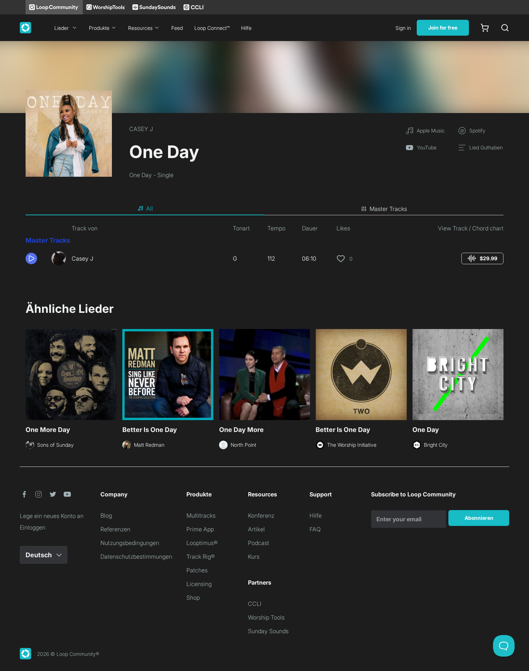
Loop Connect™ (212, 28)
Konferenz (261, 515)
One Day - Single (151, 175)
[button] (36, 258)
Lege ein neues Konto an (51, 515)
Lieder (61, 28)
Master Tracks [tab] (388, 208)
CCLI (254, 603)
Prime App (200, 529)
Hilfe (246, 28)
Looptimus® (202, 542)
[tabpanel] (264, 247)
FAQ (315, 529)
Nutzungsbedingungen (129, 542)
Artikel (256, 529)
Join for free (442, 27)
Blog (106, 515)
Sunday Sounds (268, 631)
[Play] (31, 258)
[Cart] (484, 27)
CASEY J (141, 128)
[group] (482, 258)
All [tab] (149, 208)
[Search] (505, 27)
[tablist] (264, 208)
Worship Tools (266, 617)
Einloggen (32, 527)
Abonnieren (479, 518)
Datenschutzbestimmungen (136, 556)
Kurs (253, 556)
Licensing (199, 583)
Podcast (258, 542)
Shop (193, 597)
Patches (197, 570)
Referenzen (115, 529)
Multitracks (201, 515)
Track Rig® (200, 556)
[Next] (499, 373)
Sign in (403, 28)
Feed (177, 28)
